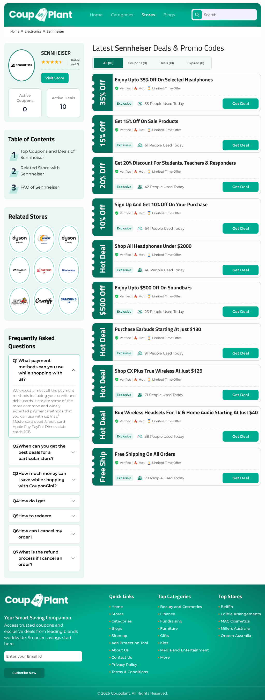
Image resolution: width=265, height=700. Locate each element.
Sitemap (119, 635)
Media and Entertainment (184, 650)
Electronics (33, 31)
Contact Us (122, 657)
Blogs (169, 14)
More (165, 657)
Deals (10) (166, 63)
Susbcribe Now (24, 673)
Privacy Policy (124, 664)
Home (96, 14)
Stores (148, 14)
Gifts (164, 635)
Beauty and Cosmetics (181, 606)
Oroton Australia (236, 635)
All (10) (108, 63)
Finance (167, 614)
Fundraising (171, 621)
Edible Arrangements (241, 614)
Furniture (169, 628)
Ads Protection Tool (130, 643)
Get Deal (240, 103)
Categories (122, 14)
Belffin (227, 606)
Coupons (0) (137, 63)
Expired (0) (195, 63)
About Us (120, 650)
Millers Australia (235, 628)
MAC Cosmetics (235, 621)
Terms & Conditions (130, 672)
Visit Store (54, 78)
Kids (164, 643)
